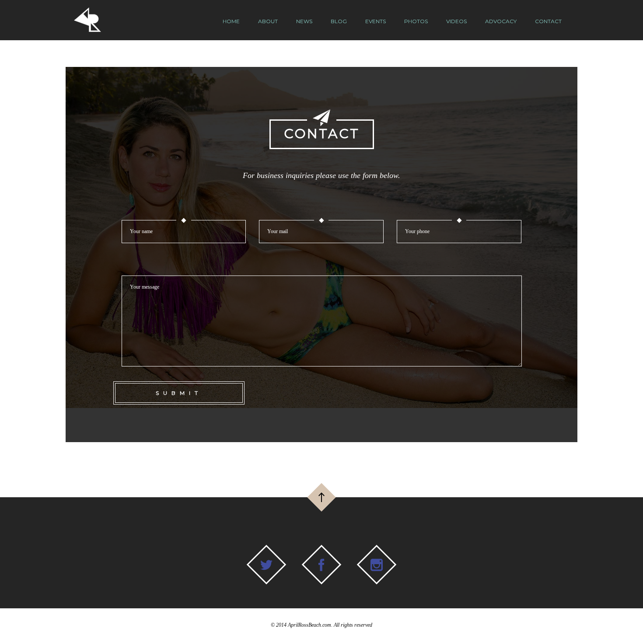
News (304, 21)
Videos (456, 21)
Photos (416, 21)
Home (231, 21)
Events (375, 21)
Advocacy (501, 21)
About (268, 21)
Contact (548, 21)
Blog (339, 21)
